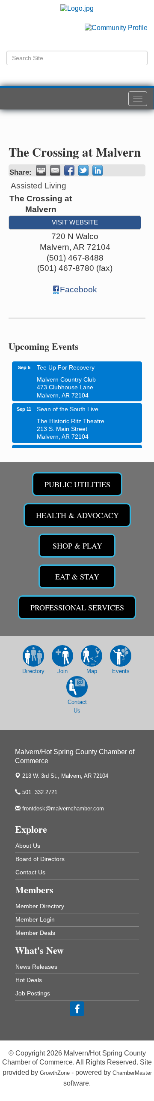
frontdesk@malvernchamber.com (62, 808)
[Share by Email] (55, 170)
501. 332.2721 (39, 792)
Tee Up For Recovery (66, 364)
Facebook (78, 289)
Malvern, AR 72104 (65, 776)
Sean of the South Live (67, 405)
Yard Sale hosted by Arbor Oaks (80, 447)
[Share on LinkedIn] (97, 170)
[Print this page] (41, 170)
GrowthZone (55, 1073)
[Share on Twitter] (83, 170)
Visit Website (75, 222)
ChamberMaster (132, 1073)
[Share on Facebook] (69, 170)
